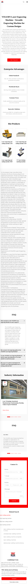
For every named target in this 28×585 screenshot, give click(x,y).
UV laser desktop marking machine (21, 160)
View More (6, 410)
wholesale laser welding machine (12, 533)
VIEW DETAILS (7, 134)
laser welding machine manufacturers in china (13, 529)
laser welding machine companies (12, 537)
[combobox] (8, 485)
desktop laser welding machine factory (14, 543)
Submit (14, 501)
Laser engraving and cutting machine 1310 (7, 142)
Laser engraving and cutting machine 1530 (21, 142)
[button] (8, 453)
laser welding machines (10, 540)
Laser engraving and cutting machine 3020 (7, 160)
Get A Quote (14, 60)
